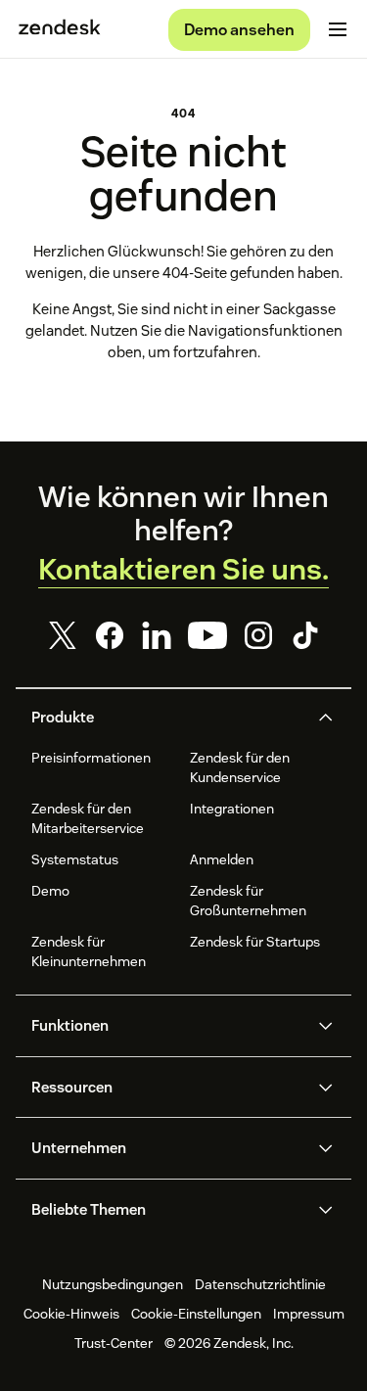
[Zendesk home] (60, 29)
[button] (167, 717)
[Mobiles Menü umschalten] (337, 29)
